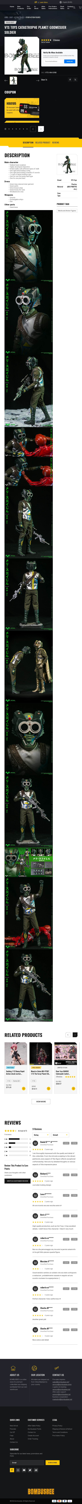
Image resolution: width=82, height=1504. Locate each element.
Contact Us (14, 1442)
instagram (18, 1470)
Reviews (55, 142)
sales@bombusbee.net (60, 1382)
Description (28, 142)
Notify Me (70, 61)
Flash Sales (62, 7)
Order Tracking (33, 1439)
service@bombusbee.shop (62, 1384)
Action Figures (19, 17)
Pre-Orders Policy (58, 1436)
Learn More (44, 2)
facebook (70, 79)
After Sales (43, 7)
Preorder (13, 1429)
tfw (36, 1470)
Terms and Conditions (60, 1432)
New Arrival (14, 1426)
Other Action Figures (33, 17)
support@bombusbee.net (61, 1394)
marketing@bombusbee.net (62, 1399)
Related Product (42, 142)
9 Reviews (56, 40)
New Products (20, 7)
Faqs (11, 1436)
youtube (24, 1470)
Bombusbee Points (34, 1429)
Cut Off (12, 1432)
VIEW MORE (41, 1102)
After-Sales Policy (34, 1426)
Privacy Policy (57, 1426)
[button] (5, 129)
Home (12, 6)
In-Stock (36, 7)
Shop (11, 17)
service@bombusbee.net (61, 1389)
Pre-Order (29, 7)
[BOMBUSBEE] (41, 1491)
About (12, 1439)
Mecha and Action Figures (67, 211)
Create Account (33, 1436)
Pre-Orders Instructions (53, 7)
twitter (75, 79)
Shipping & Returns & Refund (62, 1429)
